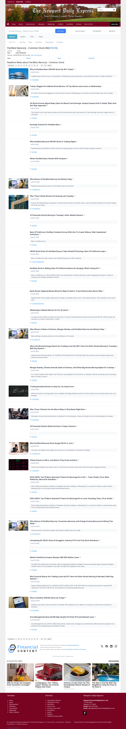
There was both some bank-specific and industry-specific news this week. (56, 530)
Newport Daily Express (23, 722)
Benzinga (34, 118)
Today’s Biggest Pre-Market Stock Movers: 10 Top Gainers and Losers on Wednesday (66, 86)
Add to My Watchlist (36, 55)
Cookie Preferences (21, 724)
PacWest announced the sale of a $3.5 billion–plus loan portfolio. (52, 186)
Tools (41, 37)
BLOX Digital (107, 722)
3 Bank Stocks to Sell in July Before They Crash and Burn (54, 460)
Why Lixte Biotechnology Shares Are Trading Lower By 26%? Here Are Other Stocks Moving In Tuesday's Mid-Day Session (73, 347)
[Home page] (61, 9)
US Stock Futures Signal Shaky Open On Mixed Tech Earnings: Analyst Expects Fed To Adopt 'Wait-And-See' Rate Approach (73, 104)
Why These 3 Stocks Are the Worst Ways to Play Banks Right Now (58, 409)
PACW (53, 48)
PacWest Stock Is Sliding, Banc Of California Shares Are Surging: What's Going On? (65, 268)
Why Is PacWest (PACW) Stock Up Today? (48, 598)
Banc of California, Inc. (38, 241)
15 (45, 65)
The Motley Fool (36, 189)
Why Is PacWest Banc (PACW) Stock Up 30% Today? (53, 69)
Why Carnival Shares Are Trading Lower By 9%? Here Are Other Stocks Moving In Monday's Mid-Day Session (72, 577)
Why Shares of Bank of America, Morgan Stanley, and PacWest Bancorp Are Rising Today (68, 329)
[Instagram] (116, 648)
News (30, 42)
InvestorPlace (35, 79)
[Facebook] (107, 648)
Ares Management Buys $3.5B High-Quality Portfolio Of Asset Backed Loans (63, 617)
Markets (12, 37)
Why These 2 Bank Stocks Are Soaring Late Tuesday (52, 196)
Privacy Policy (68, 649)
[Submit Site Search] (114, 9)
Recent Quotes (80, 31)
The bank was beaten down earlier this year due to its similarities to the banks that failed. (60, 450)
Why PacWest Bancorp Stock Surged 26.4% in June (52, 443)
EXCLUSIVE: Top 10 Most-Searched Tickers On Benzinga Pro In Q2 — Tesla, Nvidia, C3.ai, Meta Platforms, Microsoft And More (69, 478)
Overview (22, 42)
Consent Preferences (13, 728)
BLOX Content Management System (91, 722)
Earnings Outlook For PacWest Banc (46, 125)
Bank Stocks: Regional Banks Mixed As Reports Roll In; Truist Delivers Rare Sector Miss (67, 291)
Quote (28, 58)
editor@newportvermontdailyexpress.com (101, 708)
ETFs (32, 37)
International (49, 42)
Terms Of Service (81, 649)
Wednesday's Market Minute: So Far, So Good (50, 310)
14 (41, 65)
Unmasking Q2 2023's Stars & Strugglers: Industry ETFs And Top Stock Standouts (65, 540)
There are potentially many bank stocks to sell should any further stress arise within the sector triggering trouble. (68, 467)
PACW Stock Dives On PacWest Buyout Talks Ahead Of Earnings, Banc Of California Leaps (68, 251)
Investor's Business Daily (38, 261)
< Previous (11, 65)
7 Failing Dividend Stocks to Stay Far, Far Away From (52, 387)
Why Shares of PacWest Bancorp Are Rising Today (52, 179)
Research (91, 58)
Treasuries (59, 42)
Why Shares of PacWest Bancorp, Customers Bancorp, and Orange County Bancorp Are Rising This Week (71, 522)
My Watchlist (97, 31)
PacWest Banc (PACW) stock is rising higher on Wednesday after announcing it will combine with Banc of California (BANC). (72, 76)
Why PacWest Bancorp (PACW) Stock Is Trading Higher (54, 142)
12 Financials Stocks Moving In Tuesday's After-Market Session (57, 215)
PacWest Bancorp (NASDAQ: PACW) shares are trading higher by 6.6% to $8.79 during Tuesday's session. (66, 148)
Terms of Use (51, 722)
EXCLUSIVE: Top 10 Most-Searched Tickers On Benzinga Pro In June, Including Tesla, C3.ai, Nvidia (72, 498)
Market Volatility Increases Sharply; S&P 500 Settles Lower (55, 557)
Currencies (38, 42)
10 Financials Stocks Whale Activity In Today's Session (54, 426)
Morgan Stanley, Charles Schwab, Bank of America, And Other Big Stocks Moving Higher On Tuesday (73, 367)
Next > (49, 65)
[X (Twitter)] (102, 648)
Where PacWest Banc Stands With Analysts (49, 158)
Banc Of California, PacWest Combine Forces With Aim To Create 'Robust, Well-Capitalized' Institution (68, 233)
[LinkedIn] (111, 648)
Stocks (22, 37)
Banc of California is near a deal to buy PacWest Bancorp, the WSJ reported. (56, 258)
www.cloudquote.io (73, 645)
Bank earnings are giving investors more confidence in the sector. (53, 336)
